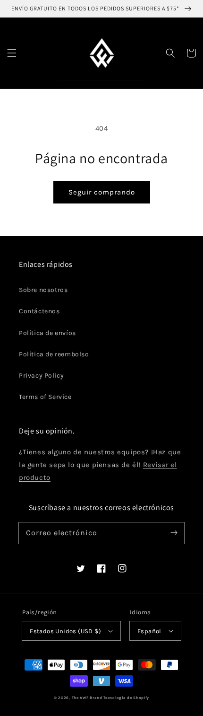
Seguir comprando (101, 192)
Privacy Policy (41, 375)
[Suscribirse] (173, 532)
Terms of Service (45, 397)
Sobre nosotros (43, 290)
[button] (11, 53)
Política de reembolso (54, 354)
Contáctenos (39, 311)
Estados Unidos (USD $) (65, 631)
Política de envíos (47, 333)
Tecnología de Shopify (126, 697)
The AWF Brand (87, 697)
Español (149, 631)
